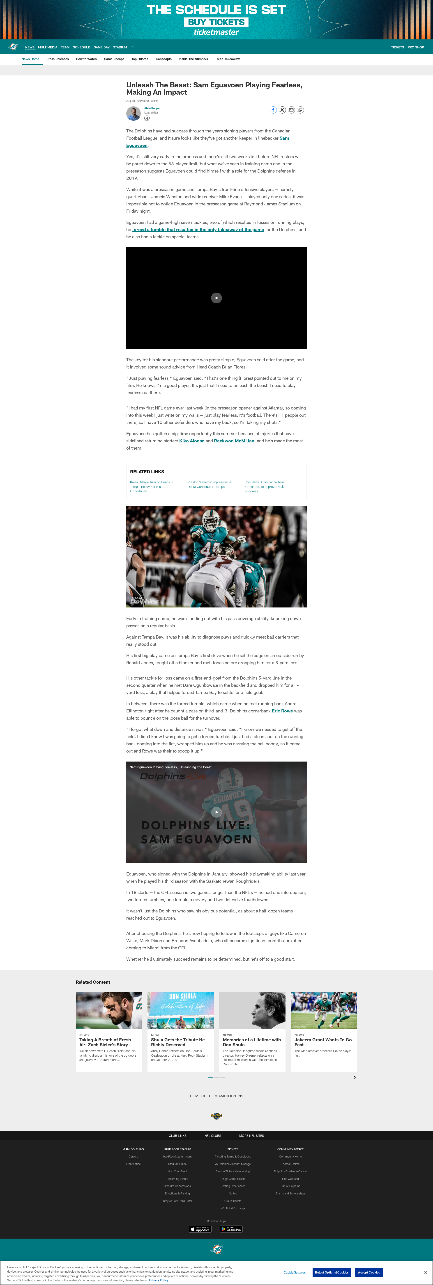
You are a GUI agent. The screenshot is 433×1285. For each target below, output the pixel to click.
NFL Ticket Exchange (233, 1208)
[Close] (426, 1272)
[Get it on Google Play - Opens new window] (231, 1231)
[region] (216, 1273)
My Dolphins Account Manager (232, 1163)
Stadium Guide (177, 1163)
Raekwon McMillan (234, 440)
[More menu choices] (132, 47)
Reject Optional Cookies (332, 1272)
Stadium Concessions (177, 1185)
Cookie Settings (295, 1272)
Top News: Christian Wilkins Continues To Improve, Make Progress (265, 486)
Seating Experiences (233, 1185)
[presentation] (355, 1078)
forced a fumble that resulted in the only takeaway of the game (198, 229)
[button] (216, 298)
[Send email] (291, 112)
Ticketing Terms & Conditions (233, 1156)
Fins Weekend (290, 1178)
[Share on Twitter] (282, 112)
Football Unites (290, 1163)
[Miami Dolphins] (216, 1250)
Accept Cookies (369, 1272)
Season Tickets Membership (233, 1171)
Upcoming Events (177, 1178)
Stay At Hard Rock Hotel (177, 1200)
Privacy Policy (158, 1280)
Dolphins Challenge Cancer (290, 1171)
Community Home (290, 1156)
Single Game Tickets (233, 1178)
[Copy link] (300, 110)
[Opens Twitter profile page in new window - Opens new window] (147, 118)
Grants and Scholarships (290, 1193)
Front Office (133, 1163)
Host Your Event (177, 1171)
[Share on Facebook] (273, 112)
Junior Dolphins (290, 1185)
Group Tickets (232, 1200)
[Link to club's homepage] (12, 46)
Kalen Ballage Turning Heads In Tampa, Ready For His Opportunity (151, 486)
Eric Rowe (282, 710)
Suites (233, 1193)
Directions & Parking (177, 1193)
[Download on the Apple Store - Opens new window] (200, 1229)
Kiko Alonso (192, 440)
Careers (133, 1156)
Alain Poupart (152, 108)
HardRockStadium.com (177, 1156)
